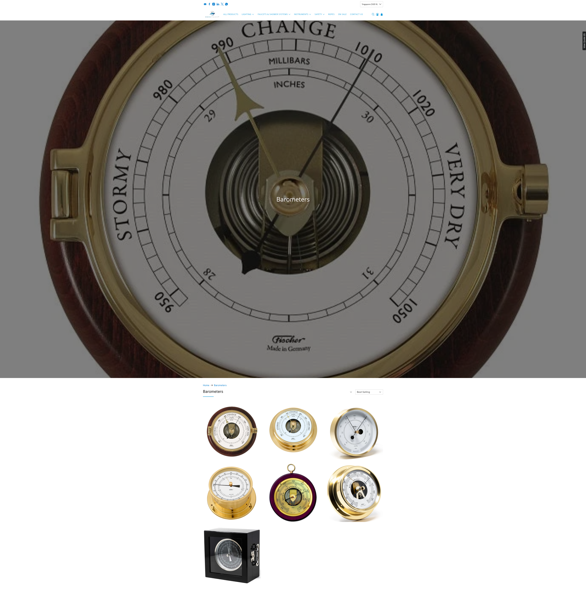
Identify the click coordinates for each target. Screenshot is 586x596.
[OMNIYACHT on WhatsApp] (226, 4)
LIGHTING (246, 14)
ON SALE (342, 14)
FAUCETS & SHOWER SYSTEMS (273, 14)
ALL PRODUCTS (230, 14)
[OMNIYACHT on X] (222, 4)
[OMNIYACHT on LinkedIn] (218, 4)
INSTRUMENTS (301, 14)
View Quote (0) (584, 41)
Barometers (220, 385)
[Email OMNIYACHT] (205, 4)
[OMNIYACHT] (212, 14)
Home (206, 385)
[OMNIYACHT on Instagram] (213, 4)
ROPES (331, 14)
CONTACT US (356, 14)
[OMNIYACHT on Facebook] (209, 4)
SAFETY (318, 14)
